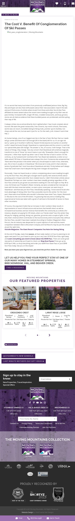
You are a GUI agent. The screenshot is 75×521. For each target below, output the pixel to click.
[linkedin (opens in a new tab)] (41, 402)
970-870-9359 (15, 411)
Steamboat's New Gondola (19, 356)
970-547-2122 (66, 411)
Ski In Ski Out (60, 423)
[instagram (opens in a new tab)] (44, 402)
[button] (49, 335)
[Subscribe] (69, 379)
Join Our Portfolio (49, 427)
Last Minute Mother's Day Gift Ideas (22, 361)
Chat (20, 518)
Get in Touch (54, 518)
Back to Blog (11, 14)
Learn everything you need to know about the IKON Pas (29, 239)
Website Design (27, 512)
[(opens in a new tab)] (19, 298)
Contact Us (14, 423)
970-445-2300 (42, 411)
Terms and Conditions (43, 423)
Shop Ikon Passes (47, 241)
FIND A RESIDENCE (15, 268)
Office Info (13, 414)
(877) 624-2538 (36, 518)
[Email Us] (73, 3)
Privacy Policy (27, 423)
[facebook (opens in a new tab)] (30, 402)
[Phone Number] (65, 3)
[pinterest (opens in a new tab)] (33, 402)
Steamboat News (12, 344)
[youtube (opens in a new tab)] (37, 402)
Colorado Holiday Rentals (29, 427)
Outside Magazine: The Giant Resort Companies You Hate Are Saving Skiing (34, 229)
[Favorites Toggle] (57, 3)
